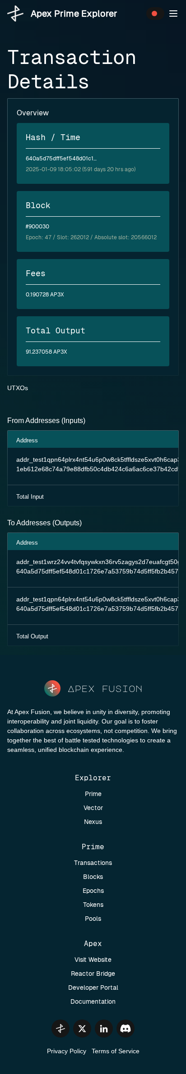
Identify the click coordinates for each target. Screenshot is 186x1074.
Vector (93, 807)
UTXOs (17, 387)
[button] (173, 13)
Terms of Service (116, 1051)
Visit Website (93, 959)
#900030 (37, 226)
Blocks (93, 876)
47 (48, 237)
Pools (93, 918)
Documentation (93, 1001)
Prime (93, 793)
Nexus (93, 821)
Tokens (93, 904)
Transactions (93, 862)
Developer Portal (93, 987)
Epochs (93, 890)
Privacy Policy (66, 1051)
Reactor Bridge (93, 973)
